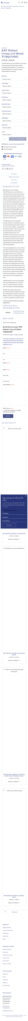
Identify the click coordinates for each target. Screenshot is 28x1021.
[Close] (26, 496)
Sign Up (9, 525)
